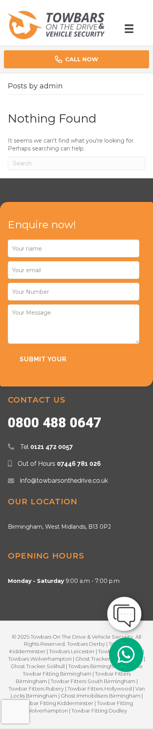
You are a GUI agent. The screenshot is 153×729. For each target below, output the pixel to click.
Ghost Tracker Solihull (38, 666)
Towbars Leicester (72, 651)
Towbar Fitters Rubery (36, 688)
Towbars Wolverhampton (40, 659)
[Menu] (129, 28)
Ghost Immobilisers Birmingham (100, 695)
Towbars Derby (86, 644)
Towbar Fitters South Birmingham (93, 681)
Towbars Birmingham (95, 666)
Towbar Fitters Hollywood (99, 688)
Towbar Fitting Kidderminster (56, 703)
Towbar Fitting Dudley (99, 710)
